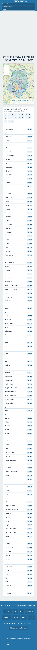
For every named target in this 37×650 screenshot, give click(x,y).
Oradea (16, 617)
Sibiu (23, 617)
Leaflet (13, 100)
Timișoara (29, 611)
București (7, 611)
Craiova (31, 617)
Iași (21, 611)
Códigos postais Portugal (18, 628)
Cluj (15, 611)
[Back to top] (32, 645)
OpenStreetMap (22, 100)
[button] (6, 67)
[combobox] (18, 4)
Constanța (6, 617)
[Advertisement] (18, 33)
